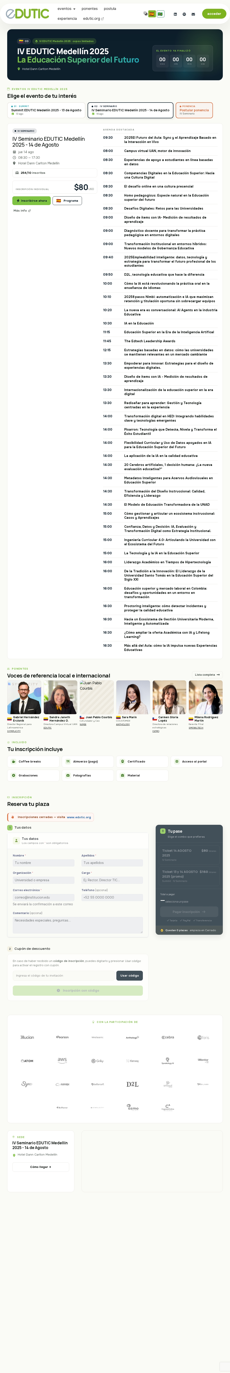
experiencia (67, 18)
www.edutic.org (79, 817)
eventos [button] (64, 8)
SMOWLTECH (196, 727)
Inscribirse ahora (34, 201)
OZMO (156, 731)
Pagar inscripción (186, 912)
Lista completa (205, 675)
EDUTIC (48, 727)
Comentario (27, 913)
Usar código (129, 975)
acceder (214, 13)
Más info (20, 210)
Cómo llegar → (40, 1167)
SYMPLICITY (14, 731)
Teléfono (95, 890)
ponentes (90, 8)
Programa (71, 201)
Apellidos (89, 855)
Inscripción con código (80, 990)
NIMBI (83, 724)
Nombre (19, 855)
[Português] (160, 13)
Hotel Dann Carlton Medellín (41, 69)
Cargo (87, 873)
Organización (23, 873)
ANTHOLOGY (123, 724)
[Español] (152, 13)
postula (110, 8)
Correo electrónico (27, 890)
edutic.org (91, 18)
